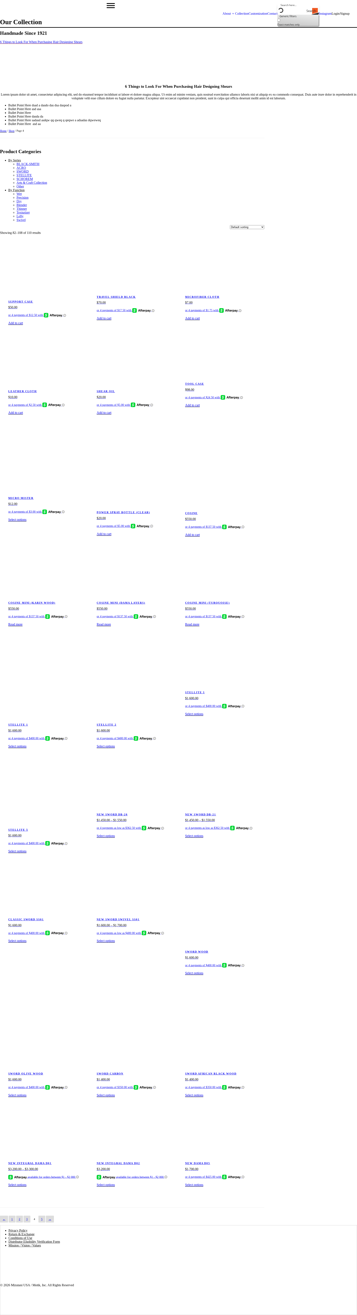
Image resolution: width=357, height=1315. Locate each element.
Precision (23, 197)
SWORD (23, 171)
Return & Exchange (21, 1234)
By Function (16, 190)
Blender (22, 205)
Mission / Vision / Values (24, 1245)
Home (3, 130)
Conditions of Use (20, 1238)
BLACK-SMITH (28, 164)
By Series (14, 160)
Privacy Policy (17, 1230)
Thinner (22, 208)
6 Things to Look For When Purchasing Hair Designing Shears (41, 42)
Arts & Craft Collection (32, 182)
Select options (17, 519)
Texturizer (23, 212)
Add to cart (15, 323)
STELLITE (24, 175)
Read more (15, 624)
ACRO (21, 167)
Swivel (21, 220)
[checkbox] (298, 22)
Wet (19, 194)
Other (20, 186)
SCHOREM (25, 179)
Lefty (20, 216)
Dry (19, 201)
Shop (11, 130)
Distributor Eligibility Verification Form (34, 1241)
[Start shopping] (353, 13)
